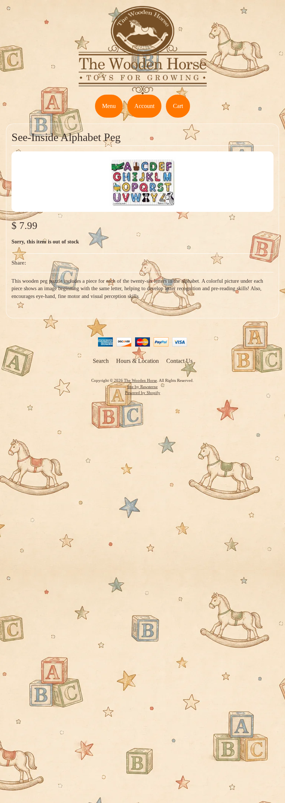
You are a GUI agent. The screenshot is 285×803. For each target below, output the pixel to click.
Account (144, 106)
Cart (178, 106)
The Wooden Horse (140, 380)
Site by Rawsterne (142, 386)
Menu (109, 106)
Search (101, 361)
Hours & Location (137, 361)
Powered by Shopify (142, 392)
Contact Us (179, 361)
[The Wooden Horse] (143, 90)
